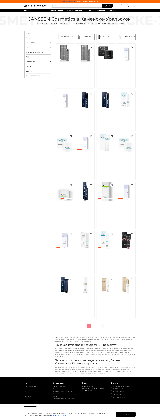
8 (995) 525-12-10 (118, 391)
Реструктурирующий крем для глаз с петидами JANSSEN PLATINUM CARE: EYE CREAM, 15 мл (85, 70)
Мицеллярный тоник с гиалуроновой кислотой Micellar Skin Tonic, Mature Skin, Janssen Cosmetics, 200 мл (105, 305)
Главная (39, 23)
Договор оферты (59, 389)
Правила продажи (59, 386)
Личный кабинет (56, 10)
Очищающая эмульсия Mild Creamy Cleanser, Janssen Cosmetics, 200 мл (85, 258)
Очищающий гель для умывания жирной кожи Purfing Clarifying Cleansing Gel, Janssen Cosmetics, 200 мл (64, 260)
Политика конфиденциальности (64, 398)
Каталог (49, 23)
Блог (89, 10)
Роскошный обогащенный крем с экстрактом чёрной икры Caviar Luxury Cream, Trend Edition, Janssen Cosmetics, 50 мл (105, 72)
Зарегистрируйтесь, (69, 1)
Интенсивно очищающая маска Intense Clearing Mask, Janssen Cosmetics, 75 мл (64, 117)
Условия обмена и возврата (62, 391)
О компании (100, 10)
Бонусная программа (75, 10)
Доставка (56, 394)
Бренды (59, 23)
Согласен (126, 414)
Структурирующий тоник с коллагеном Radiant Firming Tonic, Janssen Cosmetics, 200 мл (105, 258)
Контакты (112, 10)
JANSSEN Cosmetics (74, 23)
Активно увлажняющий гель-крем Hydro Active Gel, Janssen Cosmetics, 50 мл (105, 160)
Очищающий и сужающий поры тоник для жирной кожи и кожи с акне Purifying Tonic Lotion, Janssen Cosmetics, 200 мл (126, 211)
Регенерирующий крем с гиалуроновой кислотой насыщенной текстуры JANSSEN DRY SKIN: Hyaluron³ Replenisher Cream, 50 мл (64, 164)
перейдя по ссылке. (59, 415)
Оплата (55, 396)
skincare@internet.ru (120, 394)
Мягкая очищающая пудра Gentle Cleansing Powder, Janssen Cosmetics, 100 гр (105, 209)
